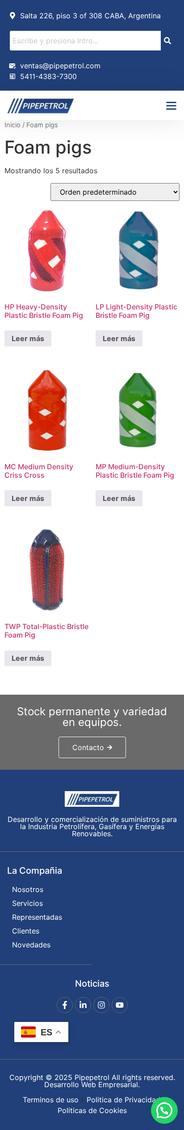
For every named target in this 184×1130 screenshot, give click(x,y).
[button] (171, 105)
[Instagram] (101, 1005)
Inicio (12, 125)
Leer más (28, 338)
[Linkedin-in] (83, 1005)
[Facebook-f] (65, 1005)
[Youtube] (120, 1005)
